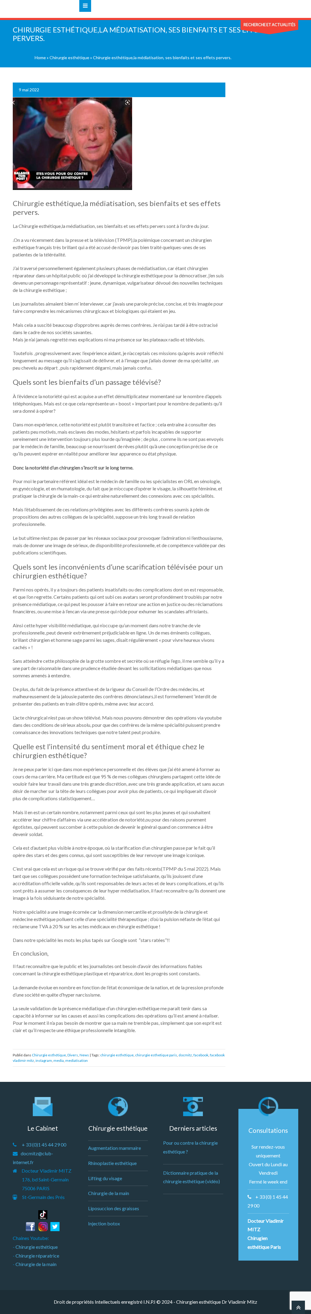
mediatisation (76, 1060)
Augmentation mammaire (114, 1148)
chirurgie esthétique (117, 1055)
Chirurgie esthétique (69, 57)
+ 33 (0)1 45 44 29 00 (44, 1144)
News (84, 1055)
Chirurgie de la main (35, 1264)
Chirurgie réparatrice (37, 1255)
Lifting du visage (105, 1178)
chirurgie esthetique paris (156, 1055)
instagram (44, 1060)
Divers (72, 1055)
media (58, 1060)
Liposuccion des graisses (113, 1208)
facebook (200, 1055)
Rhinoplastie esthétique (112, 1163)
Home (40, 57)
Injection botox (104, 1223)
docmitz (185, 1055)
